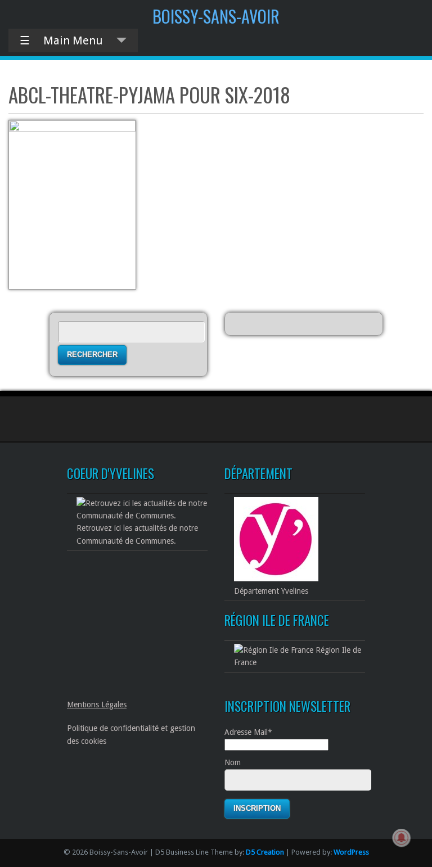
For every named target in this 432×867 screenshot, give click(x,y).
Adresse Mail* (248, 732)
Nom (232, 762)
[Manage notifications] (402, 838)
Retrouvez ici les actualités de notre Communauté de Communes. (137, 534)
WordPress (351, 852)
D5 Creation (265, 852)
